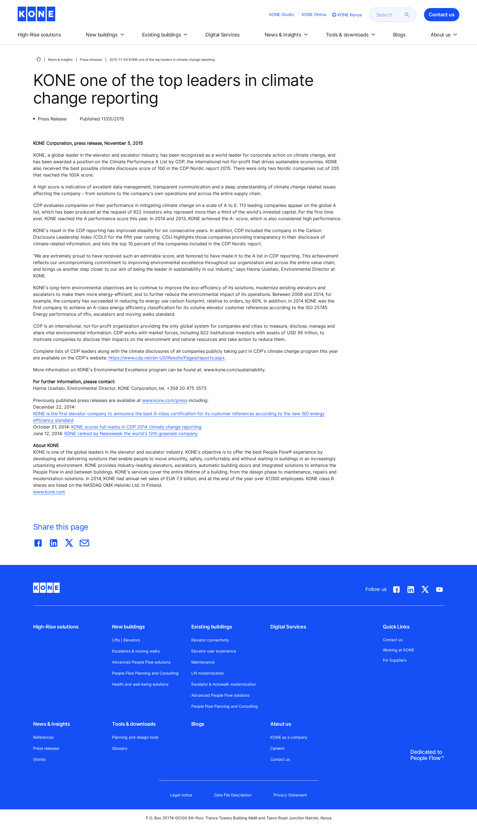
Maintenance (202, 662)
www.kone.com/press (164, 400)
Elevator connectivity (210, 640)
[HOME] (38, 59)
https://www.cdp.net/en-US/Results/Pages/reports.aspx (166, 358)
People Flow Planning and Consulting (145, 673)
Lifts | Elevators (126, 640)
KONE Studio (281, 14)
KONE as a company (289, 737)
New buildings (128, 627)
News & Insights (60, 59)
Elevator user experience (213, 651)
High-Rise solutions (55, 627)
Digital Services (288, 627)
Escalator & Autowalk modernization (223, 684)
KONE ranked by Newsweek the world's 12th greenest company (131, 433)
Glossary (120, 748)
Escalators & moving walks (136, 651)
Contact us (280, 759)
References (43, 737)
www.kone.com (49, 491)
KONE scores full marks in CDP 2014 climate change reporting (136, 427)
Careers (277, 748)
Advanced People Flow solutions (141, 662)
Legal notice (181, 795)
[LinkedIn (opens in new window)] (410, 588)
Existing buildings (211, 627)
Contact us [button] (442, 14)
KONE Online (314, 14)
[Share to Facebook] (38, 542)
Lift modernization (207, 673)
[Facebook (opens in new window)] (396, 588)
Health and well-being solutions (140, 684)
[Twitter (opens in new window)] (425, 588)
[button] (44, 35)
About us (280, 724)
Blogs (197, 724)
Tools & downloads (133, 724)
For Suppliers (394, 660)
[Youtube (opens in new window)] (439, 588)
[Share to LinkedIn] (54, 542)
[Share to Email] (84, 542)
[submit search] (407, 14)
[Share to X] (69, 542)
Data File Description (232, 795)
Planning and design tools (135, 737)
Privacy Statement (290, 795)
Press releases (91, 59)
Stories (39, 759)
